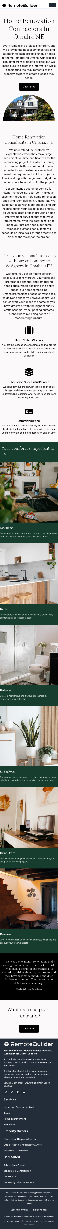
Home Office (7, 852)
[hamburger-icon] (52, 5)
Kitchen (4, 609)
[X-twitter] (17, 1092)
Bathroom (6, 690)
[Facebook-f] (6, 1092)
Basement (5, 934)
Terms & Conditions (46, 1216)
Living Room (7, 771)
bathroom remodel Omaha (37, 166)
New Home (6, 527)
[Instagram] (12, 1092)
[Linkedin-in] (23, 1092)
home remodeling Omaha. (22, 57)
